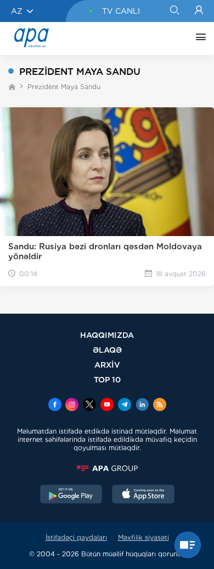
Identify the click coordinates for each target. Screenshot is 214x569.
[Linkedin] (142, 405)
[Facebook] (54, 405)
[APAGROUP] (107, 468)
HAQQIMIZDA (107, 335)
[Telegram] (124, 405)
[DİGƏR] (198, 38)
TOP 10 (107, 379)
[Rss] (159, 405)
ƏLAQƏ (107, 349)
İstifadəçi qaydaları (76, 537)
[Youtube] (107, 405)
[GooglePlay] (71, 495)
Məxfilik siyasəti (143, 537)
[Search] (174, 11)
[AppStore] (143, 495)
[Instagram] (71, 405)
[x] (89, 405)
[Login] (199, 11)
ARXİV (107, 364)
